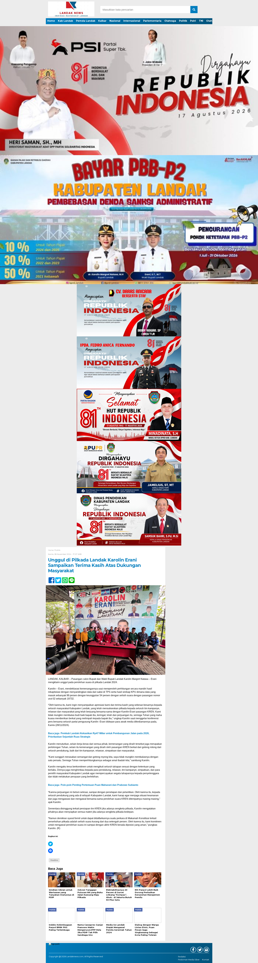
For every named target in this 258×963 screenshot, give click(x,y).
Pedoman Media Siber (189, 960)
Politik (183, 20)
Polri (193, 20)
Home (51, 20)
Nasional (114, 20)
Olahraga (170, 20)
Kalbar (102, 20)
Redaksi (182, 957)
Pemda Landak (85, 20)
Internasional (131, 20)
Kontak (205, 960)
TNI (201, 20)
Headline (54, 860)
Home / (51, 550)
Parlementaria (152, 20)
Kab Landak (65, 20)
